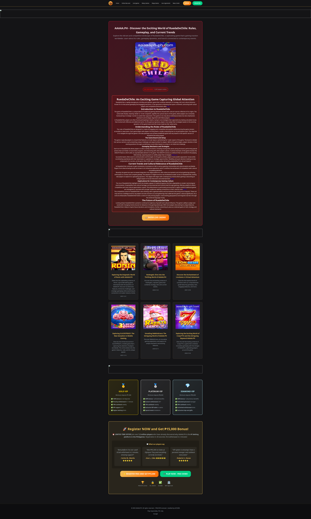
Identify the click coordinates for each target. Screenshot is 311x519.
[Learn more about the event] (155, 14)
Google (155, 514)
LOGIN (187, 3)
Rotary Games (145, 3)
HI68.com (174, 155)
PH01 (168, 106)
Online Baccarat (126, 3)
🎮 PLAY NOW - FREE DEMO (175, 474)
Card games (136, 3)
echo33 (172, 118)
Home (117, 3)
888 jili (185, 189)
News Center (176, 3)
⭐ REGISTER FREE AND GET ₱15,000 (139, 474)
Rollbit (172, 179)
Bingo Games (155, 3)
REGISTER (197, 3)
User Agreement (165, 3)
